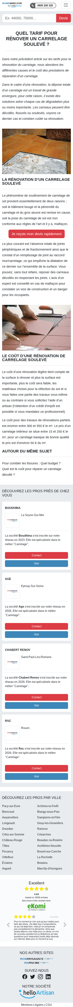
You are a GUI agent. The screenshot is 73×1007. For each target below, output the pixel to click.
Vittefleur (7, 857)
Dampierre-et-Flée (48, 817)
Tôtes (5, 845)
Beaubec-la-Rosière (50, 840)
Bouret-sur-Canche (49, 851)
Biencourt (8, 811)
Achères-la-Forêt (47, 806)
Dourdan (7, 828)
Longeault (8, 823)
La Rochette (44, 857)
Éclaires (7, 862)
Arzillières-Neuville (49, 845)
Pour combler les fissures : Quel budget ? (31, 463)
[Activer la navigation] (66, 5)
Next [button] (65, 924)
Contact (36, 555)
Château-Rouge (12, 840)
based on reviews (36, 896)
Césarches (44, 834)
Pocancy (7, 851)
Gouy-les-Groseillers (50, 823)
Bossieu (42, 862)
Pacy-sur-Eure (11, 806)
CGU (49, 1004)
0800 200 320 (45, 5)
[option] (36, 927)
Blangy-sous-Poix (48, 811)
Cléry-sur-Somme (13, 834)
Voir (36, 563)
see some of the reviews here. (36, 900)
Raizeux (42, 828)
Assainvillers (10, 817)
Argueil (6, 868)
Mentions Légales (32, 1004)
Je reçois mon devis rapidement (37, 234)
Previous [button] (8, 924)
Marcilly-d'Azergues (49, 868)
